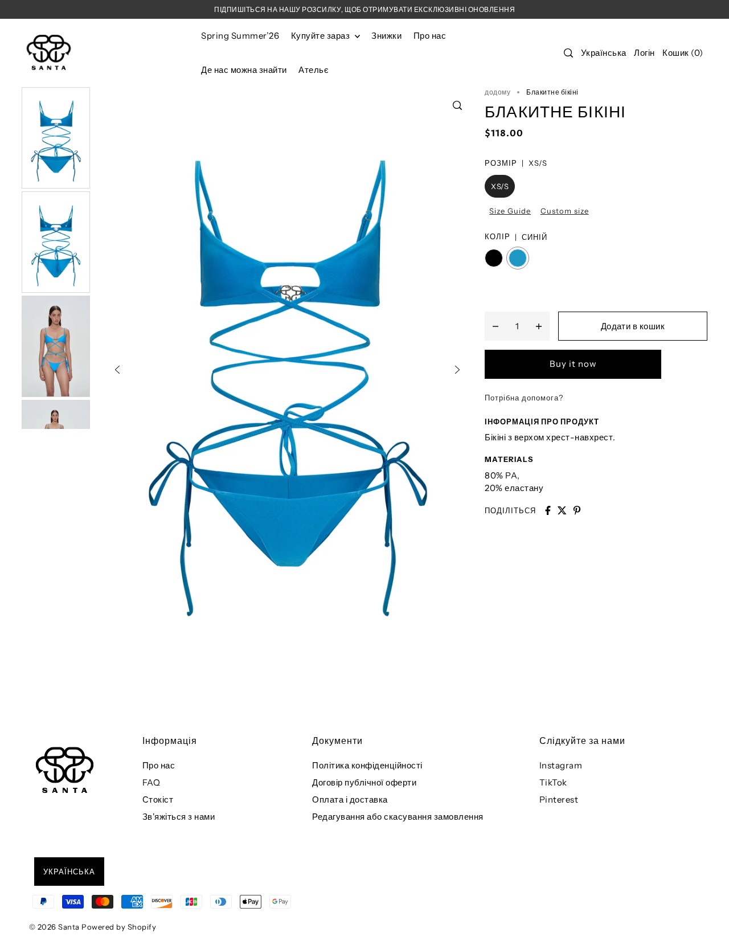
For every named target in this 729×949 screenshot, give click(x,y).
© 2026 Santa (54, 926)
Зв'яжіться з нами (178, 816)
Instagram (561, 765)
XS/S (500, 186)
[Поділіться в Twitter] (562, 510)
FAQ (151, 782)
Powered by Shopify (118, 926)
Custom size (564, 210)
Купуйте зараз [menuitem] (321, 35)
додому (497, 92)
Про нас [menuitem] (430, 35)
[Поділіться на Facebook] (547, 510)
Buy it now (573, 363)
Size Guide (510, 210)
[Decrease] (495, 326)
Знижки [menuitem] (386, 35)
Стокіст (158, 799)
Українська (603, 52)
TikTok (553, 782)
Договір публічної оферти (364, 782)
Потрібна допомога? (524, 397)
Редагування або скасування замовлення (398, 816)
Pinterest (559, 799)
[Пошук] (569, 53)
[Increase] (539, 326)
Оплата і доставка (350, 799)
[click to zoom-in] (457, 105)
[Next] (457, 369)
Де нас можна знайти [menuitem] (244, 69)
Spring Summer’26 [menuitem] (240, 35)
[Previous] (117, 369)
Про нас (158, 765)
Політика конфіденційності (367, 765)
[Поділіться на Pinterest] (576, 510)
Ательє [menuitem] (313, 69)
